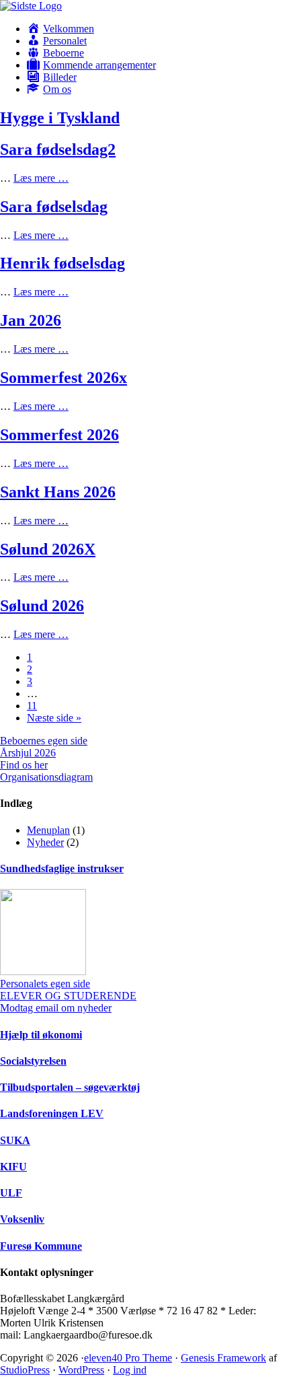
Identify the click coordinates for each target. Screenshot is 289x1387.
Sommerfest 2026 (59, 434)
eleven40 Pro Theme (128, 1357)
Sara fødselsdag (54, 206)
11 (32, 705)
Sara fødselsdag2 (58, 149)
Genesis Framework (223, 1357)
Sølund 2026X (47, 549)
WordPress (81, 1370)
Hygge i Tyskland (60, 118)
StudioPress (25, 1370)
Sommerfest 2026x (63, 377)
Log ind (130, 1370)
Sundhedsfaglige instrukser (62, 868)
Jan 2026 (30, 320)
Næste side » (54, 717)
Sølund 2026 (42, 605)
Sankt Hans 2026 (58, 492)
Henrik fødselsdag (62, 263)
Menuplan (48, 830)
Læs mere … (41, 178)
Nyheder (45, 842)
